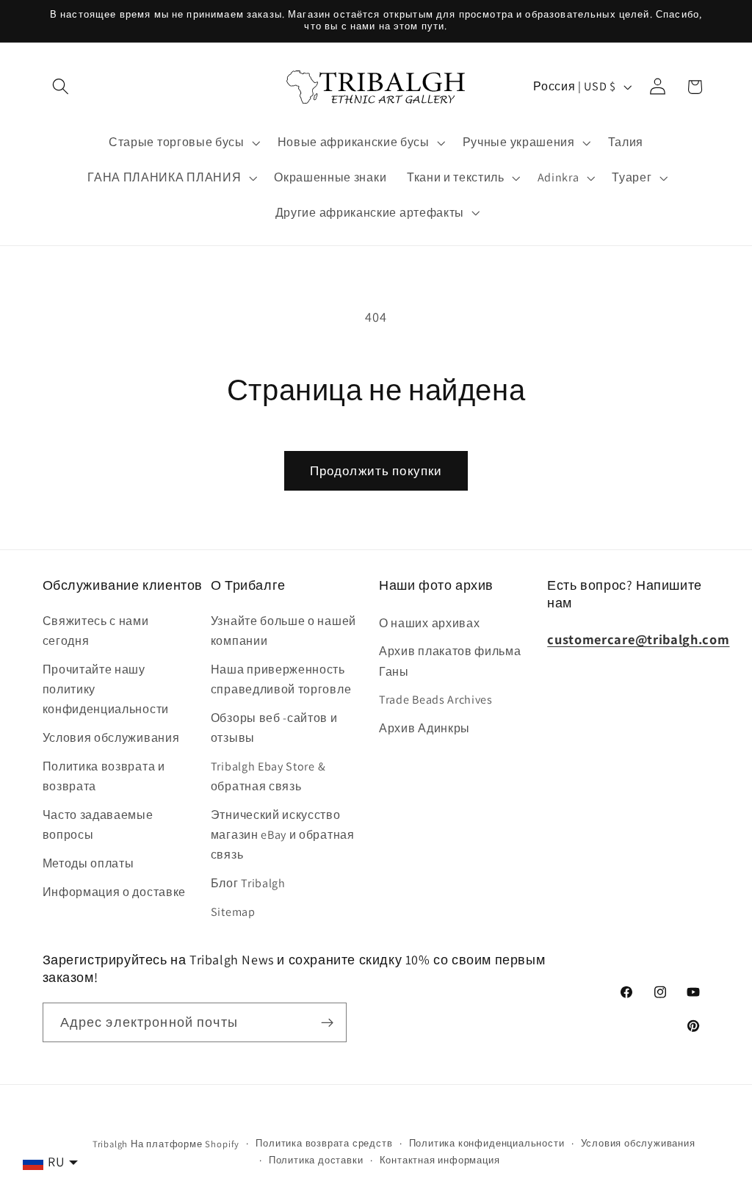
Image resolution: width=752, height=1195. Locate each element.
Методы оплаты (88, 863)
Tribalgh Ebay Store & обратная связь (268, 776)
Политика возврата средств (324, 1143)
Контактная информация (440, 1160)
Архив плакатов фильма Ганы (450, 661)
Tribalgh (110, 1144)
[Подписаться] (327, 1022)
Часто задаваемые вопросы (98, 824)
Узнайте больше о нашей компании (283, 631)
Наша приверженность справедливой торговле (281, 679)
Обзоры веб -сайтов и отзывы (274, 727)
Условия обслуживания (111, 737)
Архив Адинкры (424, 728)
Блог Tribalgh (248, 883)
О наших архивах (429, 623)
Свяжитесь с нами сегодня (96, 631)
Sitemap (233, 912)
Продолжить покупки (376, 470)
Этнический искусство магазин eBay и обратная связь (283, 835)
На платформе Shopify (185, 1144)
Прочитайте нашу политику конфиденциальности (106, 690)
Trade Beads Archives (436, 699)
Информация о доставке (115, 892)
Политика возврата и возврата (104, 776)
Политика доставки (316, 1160)
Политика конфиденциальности (487, 1143)
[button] (61, 87)
